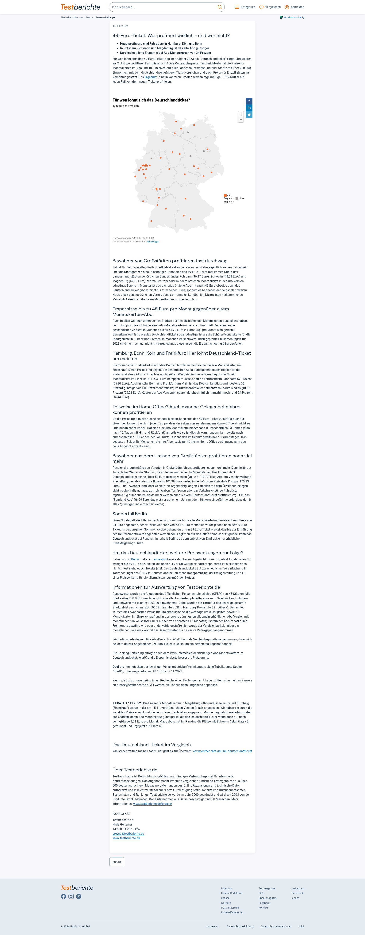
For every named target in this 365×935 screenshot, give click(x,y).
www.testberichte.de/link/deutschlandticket (222, 751)
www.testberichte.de (126, 838)
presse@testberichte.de (128, 833)
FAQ (261, 893)
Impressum (212, 926)
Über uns (78, 17)
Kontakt (263, 907)
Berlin (135, 559)
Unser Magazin (267, 897)
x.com (295, 897)
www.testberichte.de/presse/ (152, 804)
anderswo (160, 559)
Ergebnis (150, 77)
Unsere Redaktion (231, 893)
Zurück (117, 861)
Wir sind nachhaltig (294, 17)
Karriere (226, 902)
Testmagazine (267, 888)
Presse (89, 17)
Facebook (297, 893)
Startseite (66, 17)
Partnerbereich (230, 907)
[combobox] (162, 7)
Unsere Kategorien (232, 912)
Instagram (298, 888)
